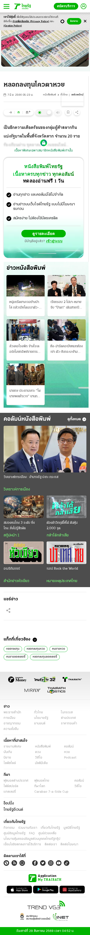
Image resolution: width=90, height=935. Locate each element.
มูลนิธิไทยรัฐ (72, 827)
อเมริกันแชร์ (12, 568)
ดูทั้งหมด (74, 419)
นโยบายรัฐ (41, 718)
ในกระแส (67, 712)
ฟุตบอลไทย (41, 780)
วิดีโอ (38, 757)
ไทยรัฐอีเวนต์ (13, 809)
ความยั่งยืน (11, 729)
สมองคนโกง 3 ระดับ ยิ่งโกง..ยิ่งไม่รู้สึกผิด (19, 525)
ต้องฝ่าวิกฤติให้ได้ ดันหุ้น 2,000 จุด (62, 525)
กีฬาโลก (39, 786)
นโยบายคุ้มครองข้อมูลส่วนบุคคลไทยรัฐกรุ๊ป (32, 839)
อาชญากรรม (12, 723)
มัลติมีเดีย (41, 763)
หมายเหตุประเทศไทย (62, 581)
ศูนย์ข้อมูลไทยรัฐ (14, 833)
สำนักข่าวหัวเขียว (16, 581)
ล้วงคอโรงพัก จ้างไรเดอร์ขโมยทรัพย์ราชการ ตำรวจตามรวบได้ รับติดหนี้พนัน (24, 349)
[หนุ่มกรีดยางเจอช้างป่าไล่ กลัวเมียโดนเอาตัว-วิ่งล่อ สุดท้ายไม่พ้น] (25, 285)
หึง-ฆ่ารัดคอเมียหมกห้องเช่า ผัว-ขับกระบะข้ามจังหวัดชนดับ (66, 349)
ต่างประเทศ (68, 718)
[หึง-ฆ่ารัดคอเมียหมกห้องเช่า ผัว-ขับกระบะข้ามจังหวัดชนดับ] (67, 329)
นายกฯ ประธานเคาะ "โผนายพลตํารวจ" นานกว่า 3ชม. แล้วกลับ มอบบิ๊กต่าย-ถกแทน (25, 394)
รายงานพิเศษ (12, 746)
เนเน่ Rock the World (62, 568)
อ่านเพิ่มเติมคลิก (30, 21)
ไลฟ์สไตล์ (10, 763)
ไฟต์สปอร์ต (11, 786)
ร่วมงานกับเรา (27, 827)
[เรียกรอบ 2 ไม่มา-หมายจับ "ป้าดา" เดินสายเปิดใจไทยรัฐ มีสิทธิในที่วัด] (67, 285)
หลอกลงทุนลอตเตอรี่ (45, 656)
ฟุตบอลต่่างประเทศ (16, 780)
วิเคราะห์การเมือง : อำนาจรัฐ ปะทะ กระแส (31, 477)
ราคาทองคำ (69, 723)
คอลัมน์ (69, 746)
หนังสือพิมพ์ (49, 95)
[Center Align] (85, 21)
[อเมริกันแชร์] (24, 552)
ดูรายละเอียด (43, 233)
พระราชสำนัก (12, 712)
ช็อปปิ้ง (9, 803)
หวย (67, 752)
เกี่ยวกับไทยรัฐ (50, 827)
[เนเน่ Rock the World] (67, 552)
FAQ (32, 833)
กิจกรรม (9, 827)
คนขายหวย (58, 648)
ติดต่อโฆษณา (69, 844)
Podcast (70, 757)
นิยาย (7, 757)
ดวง (38, 752)
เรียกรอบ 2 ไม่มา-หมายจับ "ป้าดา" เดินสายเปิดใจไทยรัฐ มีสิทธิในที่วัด (65, 305)
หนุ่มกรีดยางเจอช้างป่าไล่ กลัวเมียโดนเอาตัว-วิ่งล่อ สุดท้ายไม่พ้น (24, 305)
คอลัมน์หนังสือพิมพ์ (27, 419)
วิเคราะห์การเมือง (17, 489)
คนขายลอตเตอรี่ (15, 656)
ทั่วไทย (64, 95)
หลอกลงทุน (12, 648)
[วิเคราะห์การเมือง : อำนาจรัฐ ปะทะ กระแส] (45, 449)
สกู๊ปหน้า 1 (11, 535)
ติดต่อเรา (51, 844)
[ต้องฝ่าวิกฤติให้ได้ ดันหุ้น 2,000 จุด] (67, 506)
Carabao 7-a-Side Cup (51, 791)
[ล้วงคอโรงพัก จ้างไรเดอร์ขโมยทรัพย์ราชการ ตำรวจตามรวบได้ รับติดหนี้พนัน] (25, 329)
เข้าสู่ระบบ (54, 241)
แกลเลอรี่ (10, 791)
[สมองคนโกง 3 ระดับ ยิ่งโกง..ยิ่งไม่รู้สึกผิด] (24, 506)
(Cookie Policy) (13, 26)
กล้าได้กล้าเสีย (58, 535)
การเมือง (9, 718)
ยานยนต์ (39, 723)
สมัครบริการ (67, 6)
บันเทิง (8, 752)
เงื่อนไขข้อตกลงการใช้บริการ (22, 844)
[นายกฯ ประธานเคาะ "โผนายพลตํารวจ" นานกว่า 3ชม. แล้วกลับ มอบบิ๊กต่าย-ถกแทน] (25, 374)
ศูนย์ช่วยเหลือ (47, 833)
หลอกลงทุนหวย (36, 648)
